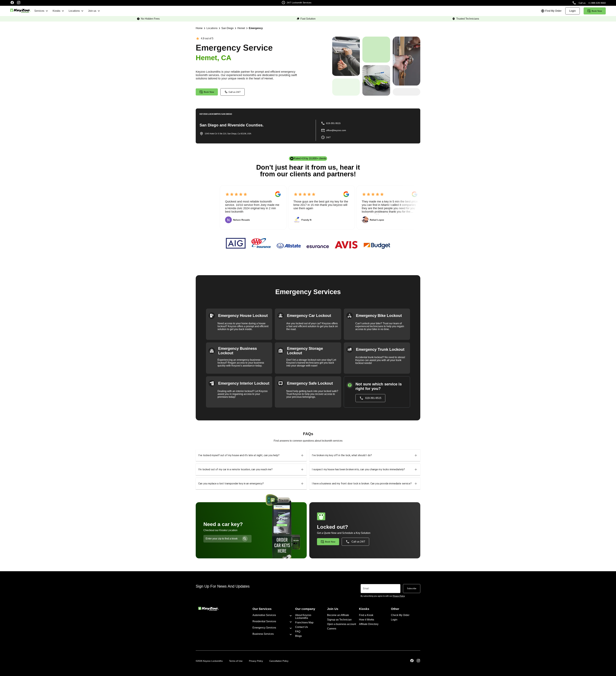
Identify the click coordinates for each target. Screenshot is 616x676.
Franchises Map (304, 622)
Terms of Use (236, 661)
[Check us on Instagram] (19, 3)
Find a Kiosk (366, 615)
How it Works (366, 619)
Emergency (256, 28)
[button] (251, 455)
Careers (331, 628)
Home (199, 28)
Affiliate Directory (368, 624)
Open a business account (341, 624)
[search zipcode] (245, 539)
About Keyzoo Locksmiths (303, 616)
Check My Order (400, 615)
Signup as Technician (339, 619)
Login (394, 619)
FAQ (297, 631)
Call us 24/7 (235, 92)
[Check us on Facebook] (12, 3)
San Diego (227, 28)
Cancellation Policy (278, 661)
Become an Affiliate (338, 615)
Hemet (241, 28)
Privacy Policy (256, 661)
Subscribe (411, 588)
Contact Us (301, 627)
